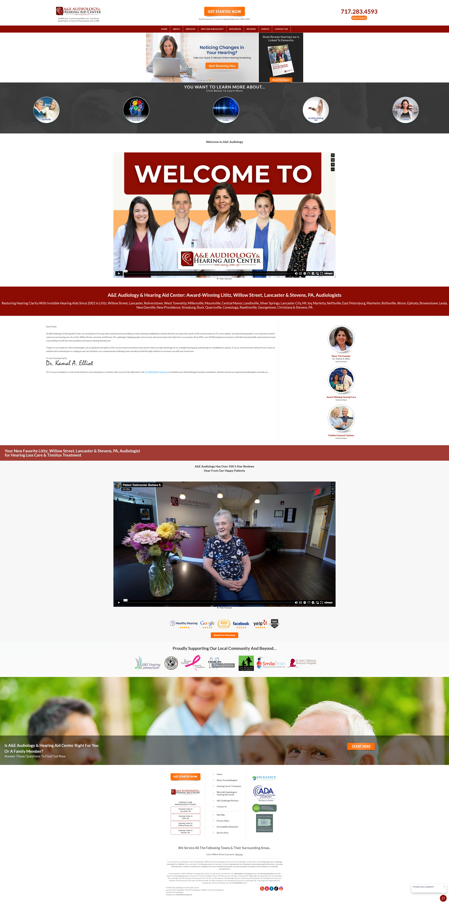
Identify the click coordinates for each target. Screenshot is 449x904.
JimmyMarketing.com (184, 895)
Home (164, 29)
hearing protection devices (257, 866)
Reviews (251, 29)
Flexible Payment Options (341, 436)
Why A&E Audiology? (212, 29)
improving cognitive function (263, 864)
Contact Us (281, 29)
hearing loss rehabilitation (212, 347)
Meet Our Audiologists (227, 780)
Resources (235, 29)
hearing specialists (267, 873)
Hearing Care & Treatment (229, 786)
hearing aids (192, 347)
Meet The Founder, (341, 359)
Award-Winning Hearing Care (341, 398)
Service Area (222, 832)
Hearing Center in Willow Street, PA (185, 824)
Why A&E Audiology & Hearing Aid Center (227, 793)
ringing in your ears (81, 351)
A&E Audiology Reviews (228, 800)
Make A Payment (359, 18)
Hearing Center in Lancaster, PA (185, 810)
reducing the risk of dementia (240, 864)
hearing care (64, 337)
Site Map (221, 815)
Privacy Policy (223, 821)
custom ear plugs (240, 866)
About (176, 29)
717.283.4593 (359, 11)
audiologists (239, 873)
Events (265, 29)
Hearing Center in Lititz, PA (185, 817)
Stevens (239, 854)
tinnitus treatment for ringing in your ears (199, 866)
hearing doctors (250, 873)
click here (164, 372)
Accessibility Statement (227, 827)
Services (190, 29)
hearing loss (65, 351)
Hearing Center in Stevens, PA (185, 831)
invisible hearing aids (225, 866)
